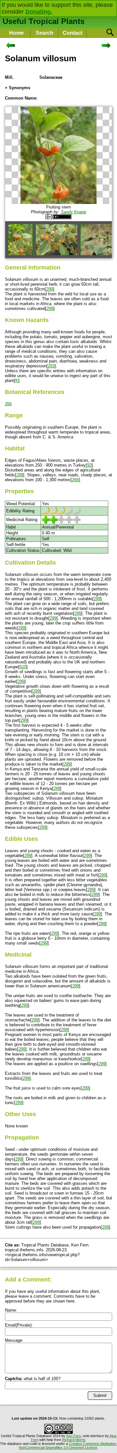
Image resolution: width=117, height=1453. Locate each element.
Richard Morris (73, 1440)
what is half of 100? (32, 1378)
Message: (14, 1340)
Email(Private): (19, 1325)
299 (49, 289)
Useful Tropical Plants (43, 21)
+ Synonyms (17, 87)
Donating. (38, 11)
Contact (72, 33)
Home (16, 33)
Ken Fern (73, 1436)
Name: (11, 1310)
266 (8, 403)
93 (89, 465)
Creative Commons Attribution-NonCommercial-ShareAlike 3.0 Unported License (68, 1445)
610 (23, 666)
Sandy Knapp (73, 211)
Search (44, 33)
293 (51, 365)
